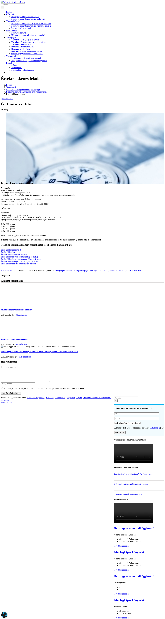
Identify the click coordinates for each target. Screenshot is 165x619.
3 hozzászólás (21, 315)
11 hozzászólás (25, 357)
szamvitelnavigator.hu (35, 398)
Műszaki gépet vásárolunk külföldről (17, 310)
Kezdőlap (50, 398)
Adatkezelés (155, 428)
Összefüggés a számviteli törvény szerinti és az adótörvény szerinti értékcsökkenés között (39, 352)
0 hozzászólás (7, 98)
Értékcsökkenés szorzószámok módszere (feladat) (21, 259)
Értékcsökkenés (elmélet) (11, 250)
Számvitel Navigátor (9, 270)
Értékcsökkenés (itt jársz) (11, 252)
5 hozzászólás (21, 344)
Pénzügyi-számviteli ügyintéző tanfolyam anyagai (110, 270)
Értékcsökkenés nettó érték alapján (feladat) (18, 264)
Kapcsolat (71, 398)
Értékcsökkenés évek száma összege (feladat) (19, 257)
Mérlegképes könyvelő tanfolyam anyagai (72, 270)
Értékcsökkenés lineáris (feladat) (14, 254)
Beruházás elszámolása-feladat (14, 339)
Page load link (7, 402)
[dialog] (4, 615)
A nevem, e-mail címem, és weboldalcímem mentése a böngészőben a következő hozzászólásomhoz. (45, 388)
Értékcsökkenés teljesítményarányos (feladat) (19, 261)
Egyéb (79, 398)
